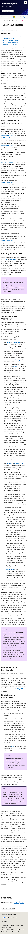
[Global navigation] (1, 17)
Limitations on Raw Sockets (9, 44)
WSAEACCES (16, 366)
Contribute (4, 927)
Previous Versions (14, 925)
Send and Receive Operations (10, 40)
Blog (22, 925)
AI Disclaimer (4, 925)
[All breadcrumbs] (2, 20)
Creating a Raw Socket (8, 38)
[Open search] (20, 17)
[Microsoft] (14, 17)
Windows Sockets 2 (10, 20)
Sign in (25, 17)
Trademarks (4, 932)
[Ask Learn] (22, 20)
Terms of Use (20, 929)
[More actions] (25, 20)
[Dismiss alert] (25, 2)
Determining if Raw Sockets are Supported (13, 36)
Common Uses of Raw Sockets (10, 42)
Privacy (10, 927)
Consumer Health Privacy (7, 929)
